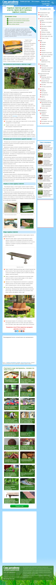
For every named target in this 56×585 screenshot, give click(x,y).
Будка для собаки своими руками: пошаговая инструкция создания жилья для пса (45, 148)
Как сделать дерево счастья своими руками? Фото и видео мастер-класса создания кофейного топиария (11, 448)
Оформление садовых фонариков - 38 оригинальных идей (26, 434)
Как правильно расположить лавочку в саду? (19, 18)
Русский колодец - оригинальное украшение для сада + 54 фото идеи (11, 460)
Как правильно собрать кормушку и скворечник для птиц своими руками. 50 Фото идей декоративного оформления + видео (27, 421)
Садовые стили (44, 14)
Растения (42, 89)
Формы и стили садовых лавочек (16, 22)
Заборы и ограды (45, 32)
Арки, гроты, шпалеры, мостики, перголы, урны (47, 56)
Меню (1, 580)
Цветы (43, 97)
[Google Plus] (23, 331)
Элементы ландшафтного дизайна (13, 362)
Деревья (43, 90)
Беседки (43, 42)
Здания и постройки (46, 22)
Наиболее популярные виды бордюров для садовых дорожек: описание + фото (26, 501)
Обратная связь (6, 578)
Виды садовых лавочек (14, 24)
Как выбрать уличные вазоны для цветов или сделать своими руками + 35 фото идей (11, 474)
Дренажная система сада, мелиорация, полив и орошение (46, 104)
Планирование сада (45, 12)
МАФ (41, 40)
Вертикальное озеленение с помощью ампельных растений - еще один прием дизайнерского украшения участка (11, 395)
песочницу (14, 115)
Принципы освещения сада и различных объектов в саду (47, 69)
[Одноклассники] (19, 331)
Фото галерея (35, 1)
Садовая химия (45, 123)
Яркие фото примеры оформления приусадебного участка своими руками (10, 488)
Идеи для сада (45, 1)
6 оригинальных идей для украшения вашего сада (27, 460)
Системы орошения (46, 86)
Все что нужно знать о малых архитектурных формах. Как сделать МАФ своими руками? (27, 381)
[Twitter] (17, 331)
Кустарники (44, 92)
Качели (43, 48)
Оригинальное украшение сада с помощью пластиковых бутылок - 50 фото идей (27, 408)
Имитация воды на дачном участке (27, 487)
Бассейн (43, 84)
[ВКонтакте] (15, 331)
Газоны (43, 24)
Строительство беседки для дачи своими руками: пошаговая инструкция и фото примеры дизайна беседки (45, 163)
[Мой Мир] (21, 331)
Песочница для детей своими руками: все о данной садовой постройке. (11, 380)
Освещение (43, 64)
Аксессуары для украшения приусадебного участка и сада (27, 474)
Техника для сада (25, 1)
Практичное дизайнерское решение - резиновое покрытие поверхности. (11, 407)
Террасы (43, 44)
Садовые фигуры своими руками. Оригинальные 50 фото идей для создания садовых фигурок (27, 394)
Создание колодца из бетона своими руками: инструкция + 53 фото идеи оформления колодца (11, 501)
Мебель (43, 46)
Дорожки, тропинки (46, 34)
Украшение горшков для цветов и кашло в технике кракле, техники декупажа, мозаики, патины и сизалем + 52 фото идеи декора (27, 448)
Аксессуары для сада (25, 362)
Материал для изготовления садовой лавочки (19, 20)
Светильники (44, 66)
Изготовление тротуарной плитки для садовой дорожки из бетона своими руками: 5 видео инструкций (11, 421)
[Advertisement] (19, 349)
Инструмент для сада (46, 121)
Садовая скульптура (46, 52)
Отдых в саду (44, 38)
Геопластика (44, 108)
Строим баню (46, 4)
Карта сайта (12, 578)
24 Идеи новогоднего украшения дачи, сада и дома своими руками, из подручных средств (10, 434)
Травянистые (44, 94)
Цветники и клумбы (46, 26)
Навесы (43, 50)
